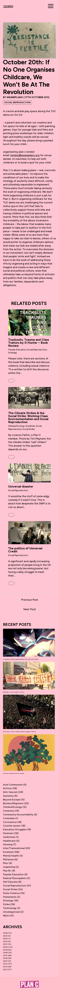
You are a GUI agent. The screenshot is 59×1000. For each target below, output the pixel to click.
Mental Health (11, 855)
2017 (5, 955)
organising (9, 866)
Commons (8, 810)
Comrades (9, 818)
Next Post (29, 609)
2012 (5, 969)
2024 (5, 939)
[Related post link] (11, 380)
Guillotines (9, 837)
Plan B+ (7, 870)
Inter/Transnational (14, 848)
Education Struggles (14, 829)
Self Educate (10, 881)
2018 (5, 953)
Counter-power (12, 825)
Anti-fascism (10, 792)
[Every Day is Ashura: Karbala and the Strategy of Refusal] (29, 712)
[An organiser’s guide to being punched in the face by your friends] (29, 643)
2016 (5, 958)
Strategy (12, 352)
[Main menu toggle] (50, 6)
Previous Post (29, 599)
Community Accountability (18, 814)
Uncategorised (11, 911)
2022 (5, 941)
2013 (5, 967)
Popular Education (17, 349)
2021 (5, 944)
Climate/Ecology (16, 426)
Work (6, 915)
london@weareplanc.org (24, 155)
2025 (5, 936)
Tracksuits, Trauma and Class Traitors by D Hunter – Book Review (28, 342)
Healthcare (9, 840)
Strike (6, 904)
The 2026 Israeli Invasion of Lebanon (13, 773)
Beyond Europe (11, 799)
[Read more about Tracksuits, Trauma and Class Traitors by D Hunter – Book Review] (29, 322)
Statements (9, 896)
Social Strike (29, 429)
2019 (5, 950)
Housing (7, 844)
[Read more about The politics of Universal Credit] (29, 532)
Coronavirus (10, 822)
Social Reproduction (17, 102)
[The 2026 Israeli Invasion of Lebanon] (29, 752)
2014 (5, 964)
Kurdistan (30, 426)
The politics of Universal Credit (25, 549)
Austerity (8, 795)
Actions (7, 788)
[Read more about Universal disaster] (29, 472)
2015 (5, 961)
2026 (5, 933)
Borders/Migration (13, 803)
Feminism (8, 833)
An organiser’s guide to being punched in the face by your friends (21, 659)
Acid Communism (13, 784)
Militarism (8, 859)
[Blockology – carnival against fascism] (29, 675)
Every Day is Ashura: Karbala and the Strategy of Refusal (19, 731)
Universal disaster (20, 486)
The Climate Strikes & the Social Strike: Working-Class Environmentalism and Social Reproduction (28, 417)
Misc (5, 863)
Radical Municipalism (14, 878)
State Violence (11, 893)
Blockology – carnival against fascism (13, 692)
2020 (5, 947)
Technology (9, 908)
